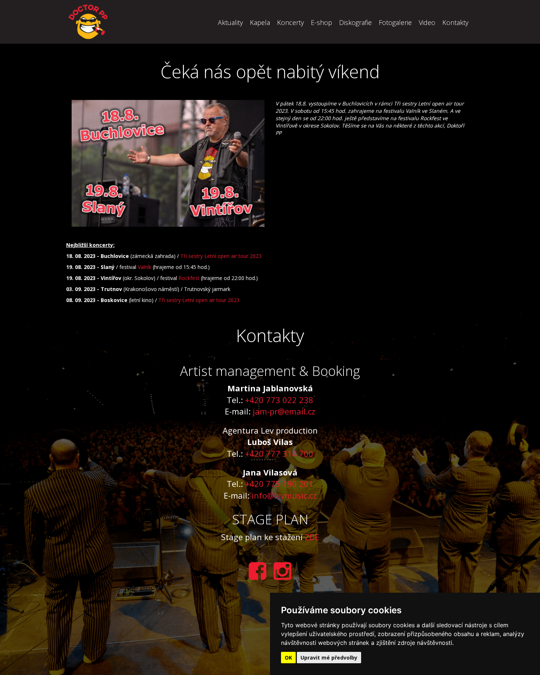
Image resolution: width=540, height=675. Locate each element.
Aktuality (230, 22)
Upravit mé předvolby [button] (328, 657)
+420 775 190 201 (279, 483)
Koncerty (290, 22)
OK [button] (288, 657)
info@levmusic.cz (284, 495)
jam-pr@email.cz (284, 411)
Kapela (260, 22)
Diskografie (355, 22)
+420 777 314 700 (279, 453)
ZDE (312, 536)
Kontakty (455, 22)
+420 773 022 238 (279, 399)
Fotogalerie (395, 22)
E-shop (321, 22)
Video (427, 22)
